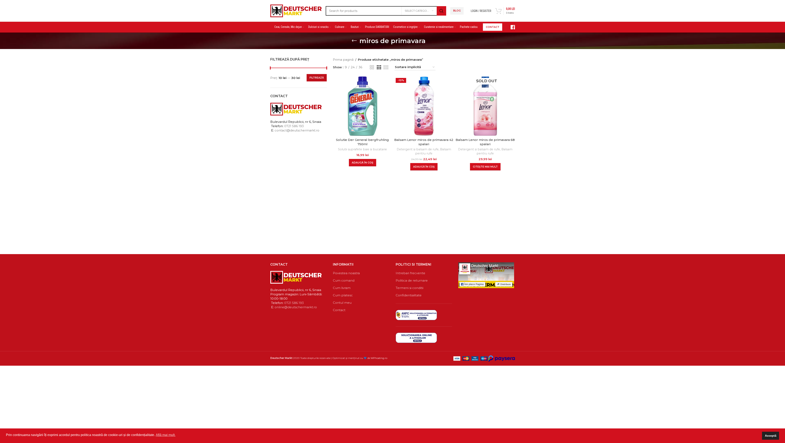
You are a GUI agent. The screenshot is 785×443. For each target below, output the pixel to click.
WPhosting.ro (379, 358)
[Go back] (354, 41)
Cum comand (343, 280)
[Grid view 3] (379, 67)
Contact (339, 310)
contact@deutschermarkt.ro (297, 130)
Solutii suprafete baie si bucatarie (362, 149)
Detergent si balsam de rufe (418, 149)
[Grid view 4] (386, 67)
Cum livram (342, 288)
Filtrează (316, 77)
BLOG (457, 10)
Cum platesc (343, 295)
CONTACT (492, 27)
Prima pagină (343, 60)
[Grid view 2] (372, 67)
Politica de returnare (412, 280)
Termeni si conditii (409, 288)
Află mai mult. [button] (165, 435)
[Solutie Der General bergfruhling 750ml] (362, 106)
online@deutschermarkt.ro (296, 307)
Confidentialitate (409, 295)
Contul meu (342, 303)
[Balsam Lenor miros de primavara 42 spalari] (424, 106)
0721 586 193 (294, 126)
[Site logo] (296, 10)
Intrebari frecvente (410, 273)
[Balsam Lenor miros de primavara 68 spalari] (485, 106)
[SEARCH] (441, 11)
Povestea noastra (346, 273)
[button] (362, 162)
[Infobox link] (510, 27)
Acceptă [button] (770, 435)
